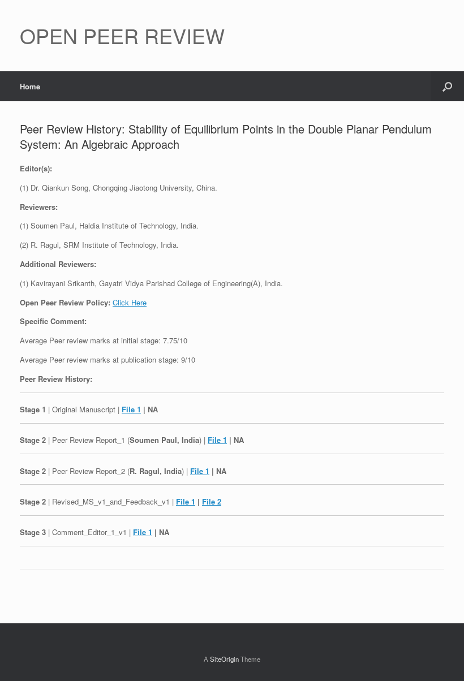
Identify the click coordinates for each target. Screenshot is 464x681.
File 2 (211, 501)
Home (30, 86)
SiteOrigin (224, 658)
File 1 (131, 409)
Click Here (130, 302)
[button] (447, 86)
